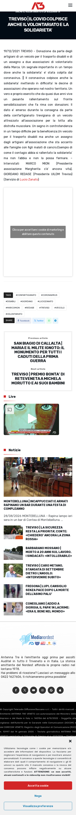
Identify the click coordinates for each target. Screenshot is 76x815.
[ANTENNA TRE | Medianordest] (38, 2)
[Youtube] (33, 690)
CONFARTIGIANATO (26, 295)
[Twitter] (24, 690)
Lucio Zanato (29, 179)
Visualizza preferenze (38, 806)
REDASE (30, 308)
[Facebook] (15, 690)
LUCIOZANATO (46, 301)
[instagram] (42, 690)
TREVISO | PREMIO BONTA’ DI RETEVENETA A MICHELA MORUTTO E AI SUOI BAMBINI (38, 376)
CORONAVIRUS (50, 295)
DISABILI (11, 301)
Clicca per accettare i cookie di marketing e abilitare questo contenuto (38, 232)
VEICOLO (60, 308)
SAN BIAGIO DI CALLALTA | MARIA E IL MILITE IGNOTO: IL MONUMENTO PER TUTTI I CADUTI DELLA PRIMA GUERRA (38, 350)
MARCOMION (13, 308)
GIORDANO (27, 301)
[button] (70, 741)
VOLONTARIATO (14, 314)
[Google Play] (51, 690)
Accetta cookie (38, 785)
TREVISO (45, 308)
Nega (38, 796)
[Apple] (60, 690)
